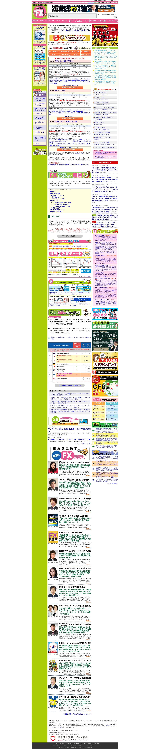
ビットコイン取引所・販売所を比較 (104, 147)
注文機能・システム (99, 127)
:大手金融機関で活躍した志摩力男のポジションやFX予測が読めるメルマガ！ (68, 246)
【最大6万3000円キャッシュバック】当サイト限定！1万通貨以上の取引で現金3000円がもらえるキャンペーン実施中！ (106, 274)
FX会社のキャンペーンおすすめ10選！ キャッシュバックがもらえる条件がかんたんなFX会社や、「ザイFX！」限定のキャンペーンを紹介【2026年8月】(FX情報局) (107, 479)
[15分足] (64, 272)
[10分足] (59, 272)
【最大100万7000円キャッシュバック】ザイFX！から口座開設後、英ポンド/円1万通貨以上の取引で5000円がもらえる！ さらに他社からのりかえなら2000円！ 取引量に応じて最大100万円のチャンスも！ (106, 259)
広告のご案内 (96, 743)
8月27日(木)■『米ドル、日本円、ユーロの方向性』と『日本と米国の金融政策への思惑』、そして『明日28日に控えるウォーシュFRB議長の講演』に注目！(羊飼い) (107, 458)
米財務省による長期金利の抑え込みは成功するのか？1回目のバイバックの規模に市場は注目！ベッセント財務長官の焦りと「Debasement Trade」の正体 (74, 573)
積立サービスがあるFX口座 (101, 129)
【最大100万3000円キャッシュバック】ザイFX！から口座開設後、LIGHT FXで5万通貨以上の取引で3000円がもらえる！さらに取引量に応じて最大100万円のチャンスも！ (105, 302)
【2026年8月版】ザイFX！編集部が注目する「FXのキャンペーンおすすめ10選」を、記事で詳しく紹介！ (70, 402)
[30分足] (68, 272)
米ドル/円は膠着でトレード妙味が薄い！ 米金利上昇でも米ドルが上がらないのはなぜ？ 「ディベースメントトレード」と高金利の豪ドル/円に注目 (74, 611)
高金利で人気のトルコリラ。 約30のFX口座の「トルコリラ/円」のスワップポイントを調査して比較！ (106, 57)
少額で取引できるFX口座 (101, 114)
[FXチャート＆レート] (86, 271)
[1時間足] (72, 272)
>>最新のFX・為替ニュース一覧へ (83, 443)
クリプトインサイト (93, 745)
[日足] (68, 270)
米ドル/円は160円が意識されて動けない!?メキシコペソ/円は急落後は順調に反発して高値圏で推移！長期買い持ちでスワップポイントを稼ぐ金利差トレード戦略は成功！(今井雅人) (107, 474)
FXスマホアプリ (98, 124)
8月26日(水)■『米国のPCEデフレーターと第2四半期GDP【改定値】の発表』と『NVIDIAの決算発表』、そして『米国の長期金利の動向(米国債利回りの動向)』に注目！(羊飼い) (107, 469)
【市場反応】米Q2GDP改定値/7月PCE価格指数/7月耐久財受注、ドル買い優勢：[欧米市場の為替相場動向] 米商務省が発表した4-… (107, 439)
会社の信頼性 (98, 119)
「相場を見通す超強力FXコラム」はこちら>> (77, 714)
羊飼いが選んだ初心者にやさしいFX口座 (105, 112)
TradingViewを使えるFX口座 (102, 132)
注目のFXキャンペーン (100, 92)
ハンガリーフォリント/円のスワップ (104, 107)
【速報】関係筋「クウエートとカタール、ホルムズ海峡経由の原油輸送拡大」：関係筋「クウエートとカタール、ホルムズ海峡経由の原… (107, 435)
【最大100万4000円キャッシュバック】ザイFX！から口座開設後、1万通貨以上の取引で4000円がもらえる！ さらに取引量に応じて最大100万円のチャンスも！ (106, 238)
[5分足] (55, 272)
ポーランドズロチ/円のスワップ (103, 109)
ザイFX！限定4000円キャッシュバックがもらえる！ (40, 83)
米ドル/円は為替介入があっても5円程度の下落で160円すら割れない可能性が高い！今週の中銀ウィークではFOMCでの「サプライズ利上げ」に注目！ (74, 683)
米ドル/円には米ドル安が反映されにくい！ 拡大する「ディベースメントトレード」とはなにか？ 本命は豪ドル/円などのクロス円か (74, 503)
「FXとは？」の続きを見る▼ (70, 236)
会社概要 (62, 743)
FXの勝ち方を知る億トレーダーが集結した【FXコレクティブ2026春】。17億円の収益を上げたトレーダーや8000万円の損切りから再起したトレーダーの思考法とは (75, 702)
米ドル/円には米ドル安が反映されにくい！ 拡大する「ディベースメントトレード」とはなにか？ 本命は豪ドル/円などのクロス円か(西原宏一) (107, 463)
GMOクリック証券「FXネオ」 (40, 99)
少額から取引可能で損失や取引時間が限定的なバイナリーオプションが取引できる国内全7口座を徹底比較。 (105, 77)
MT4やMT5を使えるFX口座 (101, 134)
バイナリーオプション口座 (101, 142)
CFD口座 (96, 140)
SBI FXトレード (39, 113)
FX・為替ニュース (99, 122)
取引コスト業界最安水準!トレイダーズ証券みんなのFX (39, 62)
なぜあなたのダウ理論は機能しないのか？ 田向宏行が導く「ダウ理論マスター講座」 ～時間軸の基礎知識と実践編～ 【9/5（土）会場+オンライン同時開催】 (70, 411)
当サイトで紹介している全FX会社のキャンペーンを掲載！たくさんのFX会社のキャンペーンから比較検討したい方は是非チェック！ (70, 398)
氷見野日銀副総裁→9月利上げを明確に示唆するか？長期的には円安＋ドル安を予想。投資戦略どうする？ (74, 555)
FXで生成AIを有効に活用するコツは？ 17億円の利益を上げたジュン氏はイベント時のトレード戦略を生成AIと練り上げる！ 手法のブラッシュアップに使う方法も (75, 648)
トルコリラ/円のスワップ (101, 99)
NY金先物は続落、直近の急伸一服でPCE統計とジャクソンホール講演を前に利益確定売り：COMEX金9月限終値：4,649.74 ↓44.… (107, 446)
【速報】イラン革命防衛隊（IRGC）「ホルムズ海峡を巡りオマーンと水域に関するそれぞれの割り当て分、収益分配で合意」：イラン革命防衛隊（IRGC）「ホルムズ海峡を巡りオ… (107, 430)
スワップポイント (99, 97)
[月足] (77, 270)
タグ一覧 (90, 743)
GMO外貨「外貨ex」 (39, 132)
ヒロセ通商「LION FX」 (40, 122)
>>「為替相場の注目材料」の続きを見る (70, 385)
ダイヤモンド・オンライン (66, 745)
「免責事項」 (108, 725)
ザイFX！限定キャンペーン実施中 (39, 47)
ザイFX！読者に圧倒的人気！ (39, 27)
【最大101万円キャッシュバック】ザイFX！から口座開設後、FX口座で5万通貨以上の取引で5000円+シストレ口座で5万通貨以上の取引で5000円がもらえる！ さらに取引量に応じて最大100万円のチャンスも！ (106, 282)
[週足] (72, 270)
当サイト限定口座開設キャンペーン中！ (39, 68)
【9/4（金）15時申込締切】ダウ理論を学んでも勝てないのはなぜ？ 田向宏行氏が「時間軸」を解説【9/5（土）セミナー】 (75, 520)
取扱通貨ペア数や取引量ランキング (104, 117)
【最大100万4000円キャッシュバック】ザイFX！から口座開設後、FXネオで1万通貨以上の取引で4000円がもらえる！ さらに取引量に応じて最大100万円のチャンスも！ (106, 268)
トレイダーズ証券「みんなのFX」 (40, 104)
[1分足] (50, 272)
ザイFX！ (100, 745)
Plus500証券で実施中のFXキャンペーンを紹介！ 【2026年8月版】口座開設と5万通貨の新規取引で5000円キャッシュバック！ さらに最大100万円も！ (75, 666)
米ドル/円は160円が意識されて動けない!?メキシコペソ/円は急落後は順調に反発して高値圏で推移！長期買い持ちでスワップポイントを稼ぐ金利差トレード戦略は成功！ (75, 485)
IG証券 (37, 143)
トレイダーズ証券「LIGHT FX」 (40, 117)
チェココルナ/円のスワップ (101, 104)
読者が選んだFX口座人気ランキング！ (104, 145)
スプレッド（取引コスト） (101, 94)
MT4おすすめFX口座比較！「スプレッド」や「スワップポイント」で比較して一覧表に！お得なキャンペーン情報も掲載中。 (70, 406)
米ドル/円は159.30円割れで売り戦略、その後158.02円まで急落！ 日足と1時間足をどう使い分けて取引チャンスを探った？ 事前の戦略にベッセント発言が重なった (75, 592)
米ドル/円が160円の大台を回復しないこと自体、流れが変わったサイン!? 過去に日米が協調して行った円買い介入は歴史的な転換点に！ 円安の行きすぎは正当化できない (75, 629)
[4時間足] (77, 272)
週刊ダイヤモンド (76, 745)
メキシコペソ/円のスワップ (101, 102)
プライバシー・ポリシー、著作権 (72, 743)
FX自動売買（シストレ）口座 (102, 137)
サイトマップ (83, 743)
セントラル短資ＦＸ (88, 276)
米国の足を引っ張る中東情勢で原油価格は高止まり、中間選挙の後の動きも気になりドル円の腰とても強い (74, 467)
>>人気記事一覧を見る (113, 483)
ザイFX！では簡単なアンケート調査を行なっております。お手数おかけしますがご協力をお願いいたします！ (70, 394)
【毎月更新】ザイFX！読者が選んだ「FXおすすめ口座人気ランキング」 (69, 164)
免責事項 (56, 743)
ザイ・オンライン (84, 745)
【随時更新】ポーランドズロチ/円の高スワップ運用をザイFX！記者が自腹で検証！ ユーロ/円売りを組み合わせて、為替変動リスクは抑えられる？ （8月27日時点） (75, 538)
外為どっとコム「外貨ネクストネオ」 (40, 109)
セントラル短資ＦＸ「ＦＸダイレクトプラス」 (40, 138)
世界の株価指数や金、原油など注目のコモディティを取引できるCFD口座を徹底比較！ (105, 83)
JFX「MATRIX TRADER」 (39, 127)
